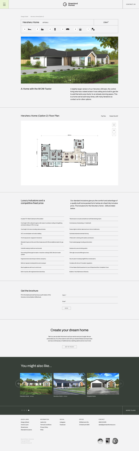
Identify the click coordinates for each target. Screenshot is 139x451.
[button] (4, 4)
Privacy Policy (44, 427)
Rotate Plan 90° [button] (114, 116)
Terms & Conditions (45, 425)
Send (66, 308)
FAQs (41, 430)
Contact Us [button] (131, 4)
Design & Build (24, 16)
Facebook (62, 425)
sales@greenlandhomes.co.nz (107, 425)
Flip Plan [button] (103, 116)
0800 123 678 (102, 422)
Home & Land (24, 425)
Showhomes (24, 427)
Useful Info (43, 422)
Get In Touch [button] (69, 347)
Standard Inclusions (26, 430)
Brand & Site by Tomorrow (27, 439)
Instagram (62, 422)
